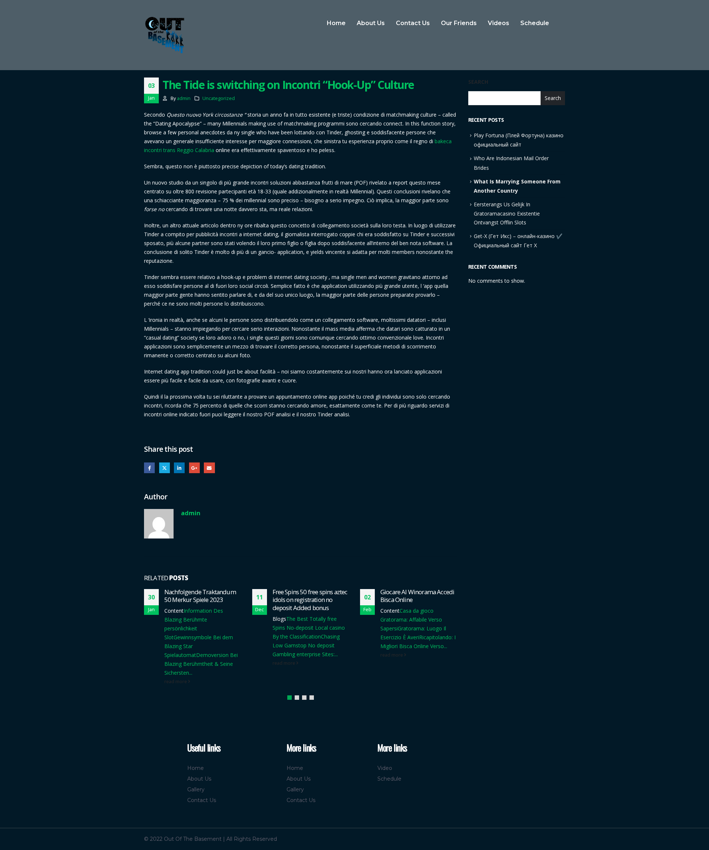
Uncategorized (218, 98)
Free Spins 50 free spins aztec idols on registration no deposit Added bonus (310, 600)
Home (336, 23)
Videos (498, 23)
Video (384, 768)
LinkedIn (179, 467)
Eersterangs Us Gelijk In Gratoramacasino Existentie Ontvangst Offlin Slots (507, 213)
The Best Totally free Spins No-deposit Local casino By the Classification (309, 627)
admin (184, 98)
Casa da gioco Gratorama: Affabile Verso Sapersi (411, 619)
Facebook (149, 467)
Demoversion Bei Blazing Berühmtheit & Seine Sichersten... (201, 663)
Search (478, 81)
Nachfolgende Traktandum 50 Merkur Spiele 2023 (200, 596)
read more (176, 681)
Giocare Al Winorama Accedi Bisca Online (417, 596)
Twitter (164, 467)
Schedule (534, 23)
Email (209, 467)
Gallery (196, 789)
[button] (289, 698)
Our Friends (459, 23)
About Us (371, 23)
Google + (194, 467)
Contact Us (413, 23)
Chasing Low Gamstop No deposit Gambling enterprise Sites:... (306, 645)
